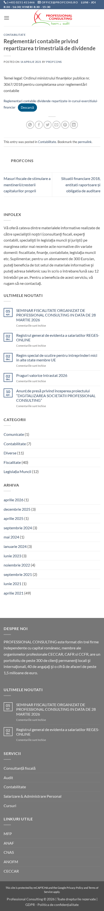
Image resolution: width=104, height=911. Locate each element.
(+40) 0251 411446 (21, 2)
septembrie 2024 (18, 527)
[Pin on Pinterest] (65, 125)
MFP (8, 833)
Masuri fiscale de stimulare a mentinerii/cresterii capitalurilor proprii (27, 184)
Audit (8, 777)
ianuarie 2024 (15, 546)
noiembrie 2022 (17, 565)
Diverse (10, 453)
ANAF (9, 843)
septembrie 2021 (18, 574)
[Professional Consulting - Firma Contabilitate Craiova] (52, 17)
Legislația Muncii (17, 471)
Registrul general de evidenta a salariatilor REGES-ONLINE (57, 337)
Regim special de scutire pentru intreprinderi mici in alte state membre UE (56, 357)
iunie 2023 (12, 555)
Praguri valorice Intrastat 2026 (41, 375)
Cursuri (10, 805)
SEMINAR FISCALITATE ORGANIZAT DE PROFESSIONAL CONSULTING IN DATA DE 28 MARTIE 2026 (56, 315)
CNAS (9, 852)
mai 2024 (11, 537)
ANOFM (11, 861)
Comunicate (14, 434)
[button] (6, 18)
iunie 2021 (12, 583)
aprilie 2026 (13, 499)
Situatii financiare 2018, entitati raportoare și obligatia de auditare (80, 184)
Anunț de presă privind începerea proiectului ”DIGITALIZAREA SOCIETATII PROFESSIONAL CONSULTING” (56, 395)
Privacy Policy (75, 887)
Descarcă (27, 107)
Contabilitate (14, 34)
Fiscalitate (12, 462)
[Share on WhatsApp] (30, 125)
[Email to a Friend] (56, 125)
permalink (85, 142)
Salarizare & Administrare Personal (32, 796)
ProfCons (54, 61)
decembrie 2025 (17, 509)
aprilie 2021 (13, 593)
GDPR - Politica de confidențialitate (52, 905)
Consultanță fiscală (20, 768)
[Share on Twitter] (48, 125)
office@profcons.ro (60, 2)
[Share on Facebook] (39, 125)
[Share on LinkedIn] (74, 125)
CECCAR (11, 871)
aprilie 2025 (13, 518)
